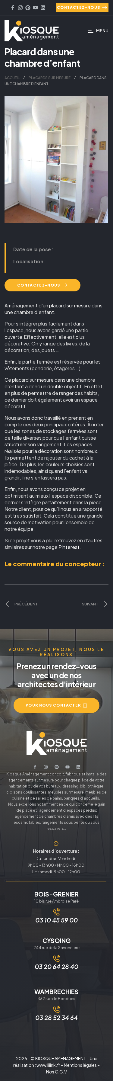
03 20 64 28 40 (56, 966)
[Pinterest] (27, 7)
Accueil (12, 77)
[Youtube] (35, 7)
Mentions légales (80, 1065)
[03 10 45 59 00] (56, 912)
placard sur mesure (70, 305)
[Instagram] (20, 7)
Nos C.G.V (56, 1071)
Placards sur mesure (50, 77)
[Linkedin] (43, 7)
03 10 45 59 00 (56, 920)
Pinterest (69, 547)
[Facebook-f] (12, 7)
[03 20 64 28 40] (56, 958)
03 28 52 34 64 (56, 1017)
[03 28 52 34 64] (56, 1009)
